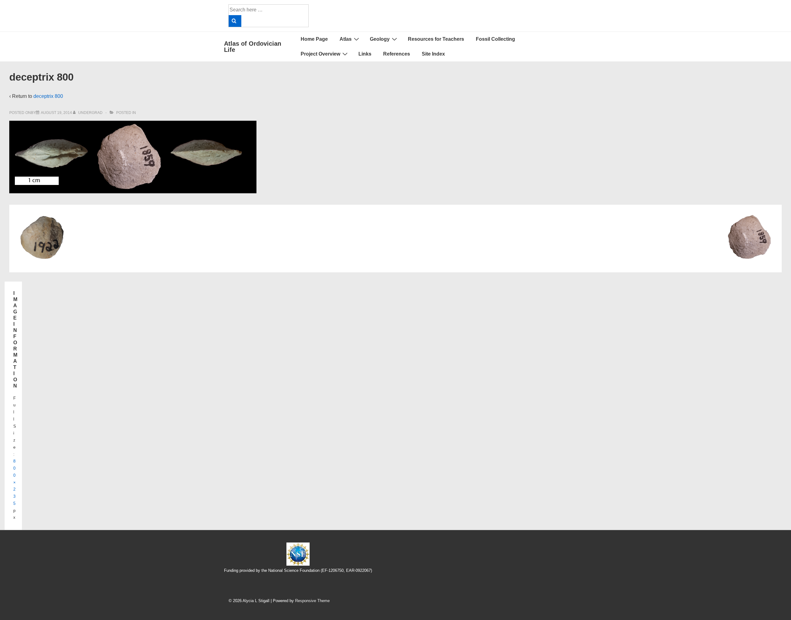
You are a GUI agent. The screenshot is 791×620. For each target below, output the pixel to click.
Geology (380, 39)
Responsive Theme (312, 600)
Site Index (433, 54)
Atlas (346, 39)
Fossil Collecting (495, 39)
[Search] (235, 21)
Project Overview (320, 54)
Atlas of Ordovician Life (252, 46)
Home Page (314, 39)
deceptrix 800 (48, 96)
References (396, 54)
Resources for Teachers (436, 39)
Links (364, 54)
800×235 (14, 482)
